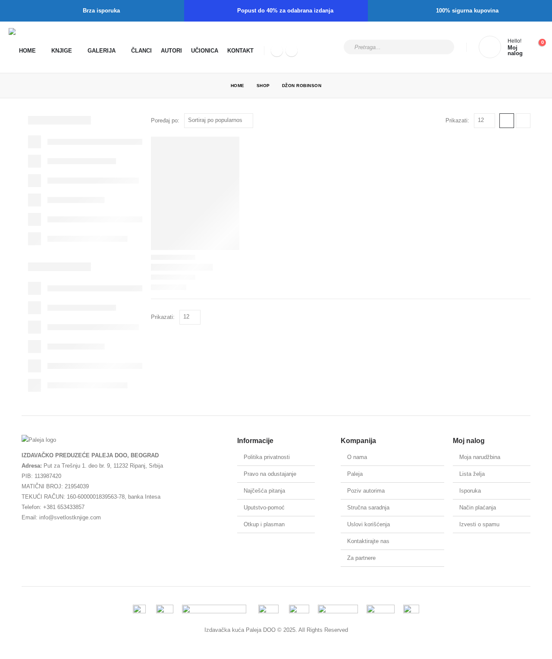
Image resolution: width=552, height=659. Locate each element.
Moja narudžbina (479, 457)
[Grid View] (506, 120)
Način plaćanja (477, 507)
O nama (357, 457)
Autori (171, 50)
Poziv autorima (366, 490)
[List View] (523, 120)
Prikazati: (457, 120)
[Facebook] (277, 50)
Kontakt (240, 50)
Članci (141, 50)
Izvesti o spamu (479, 524)
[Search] (442, 47)
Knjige (61, 50)
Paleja (355, 474)
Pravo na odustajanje (270, 474)
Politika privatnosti (267, 457)
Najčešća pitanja (264, 490)
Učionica (204, 50)
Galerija (102, 50)
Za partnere (361, 558)
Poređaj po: (165, 120)
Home (27, 50)
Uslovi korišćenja (368, 524)
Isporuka (470, 490)
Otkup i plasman (264, 524)
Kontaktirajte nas (368, 541)
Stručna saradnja (368, 507)
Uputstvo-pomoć (264, 507)
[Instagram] (291, 50)
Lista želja (472, 474)
